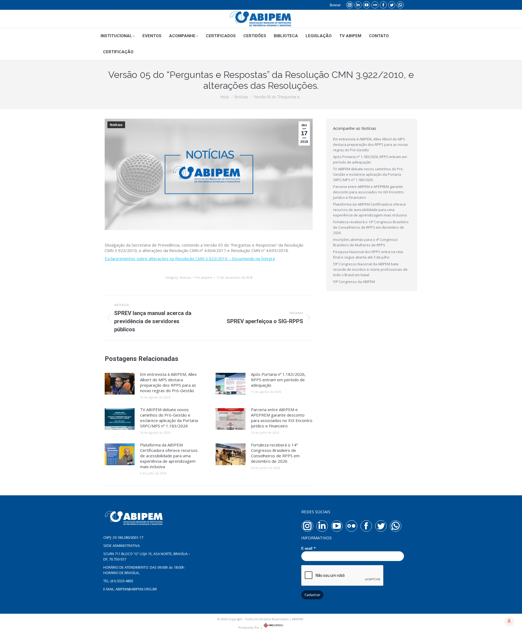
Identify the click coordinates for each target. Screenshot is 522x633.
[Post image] (120, 384)
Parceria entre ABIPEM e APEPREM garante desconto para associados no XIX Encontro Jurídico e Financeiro (281, 418)
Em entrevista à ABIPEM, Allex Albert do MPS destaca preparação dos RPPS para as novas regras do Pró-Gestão (168, 382)
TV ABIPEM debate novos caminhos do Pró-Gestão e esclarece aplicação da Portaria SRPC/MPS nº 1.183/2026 (169, 418)
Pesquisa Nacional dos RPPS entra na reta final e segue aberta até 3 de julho (368, 254)
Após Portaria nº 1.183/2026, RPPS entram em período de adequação (278, 379)
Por (203, 277)
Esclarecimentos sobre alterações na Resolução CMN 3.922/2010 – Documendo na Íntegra (190, 258)
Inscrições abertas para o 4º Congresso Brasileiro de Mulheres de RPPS (365, 242)
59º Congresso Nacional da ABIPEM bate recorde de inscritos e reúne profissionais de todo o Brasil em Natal (370, 269)
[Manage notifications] (509, 621)
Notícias (116, 125)
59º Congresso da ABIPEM (354, 281)
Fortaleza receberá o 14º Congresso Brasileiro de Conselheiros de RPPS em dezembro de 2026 (275, 453)
